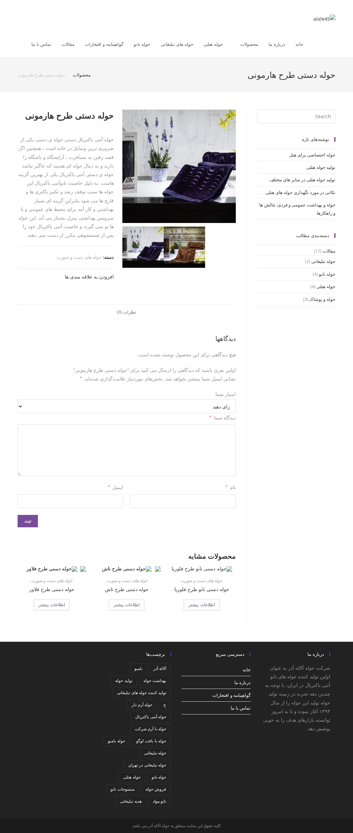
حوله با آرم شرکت (150, 729)
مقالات (329, 251)
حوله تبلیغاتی (323, 261)
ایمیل (115, 487)
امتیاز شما (225, 394)
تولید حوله (123, 680)
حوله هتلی (325, 286)
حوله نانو (327, 274)
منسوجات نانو (122, 789)
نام (230, 487)
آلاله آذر (159, 668)
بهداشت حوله (154, 680)
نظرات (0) (126, 312)
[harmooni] (179, 166)
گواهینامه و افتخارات (231, 695)
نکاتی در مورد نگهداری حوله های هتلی (300, 192)
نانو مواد (159, 801)
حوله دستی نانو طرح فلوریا (201, 589)
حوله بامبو (116, 741)
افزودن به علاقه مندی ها (89, 276)
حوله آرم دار (142, 705)
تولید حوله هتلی (320, 167)
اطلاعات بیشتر (201, 605)
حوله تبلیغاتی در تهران (147, 765)
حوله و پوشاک (322, 299)
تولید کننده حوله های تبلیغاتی (141, 692)
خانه (247, 670)
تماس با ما (241, 708)
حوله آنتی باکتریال (150, 717)
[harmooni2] (184, 247)
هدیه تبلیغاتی (130, 801)
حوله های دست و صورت (79, 257)
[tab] (126, 312)
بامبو (138, 668)
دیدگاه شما (223, 417)
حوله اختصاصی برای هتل (312, 155)
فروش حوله (155, 789)
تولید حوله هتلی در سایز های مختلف (302, 179)
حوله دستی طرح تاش (127, 589)
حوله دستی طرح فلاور (51, 589)
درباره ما (242, 682)
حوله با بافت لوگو (151, 741)
